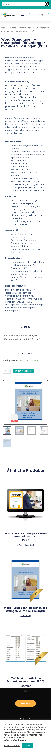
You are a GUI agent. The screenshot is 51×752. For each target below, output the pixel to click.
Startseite (5, 28)
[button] (22, 14)
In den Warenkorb (23, 371)
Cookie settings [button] (12, 745)
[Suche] (47, 4)
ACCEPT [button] (27, 745)
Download (26, 615)
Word (13, 28)
